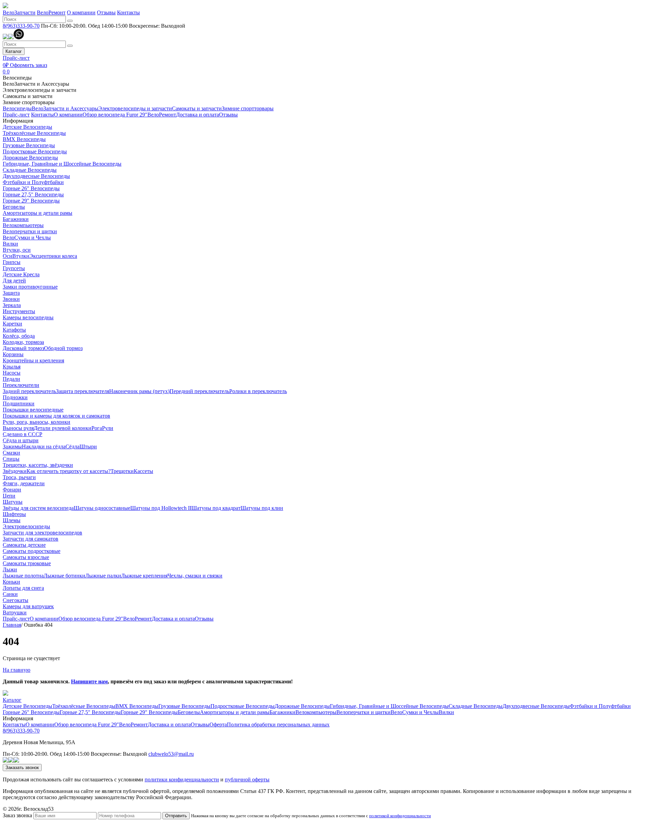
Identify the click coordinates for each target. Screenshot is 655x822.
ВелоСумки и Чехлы (27, 237)
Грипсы (11, 262)
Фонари (12, 489)
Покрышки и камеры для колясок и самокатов (56, 416)
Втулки (20, 256)
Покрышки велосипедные (33, 410)
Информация (18, 121)
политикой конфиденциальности (400, 815)
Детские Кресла (21, 274)
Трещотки (122, 471)
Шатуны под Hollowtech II (160, 508)
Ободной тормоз (63, 348)
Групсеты (14, 268)
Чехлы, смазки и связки (195, 576)
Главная (12, 625)
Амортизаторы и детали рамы (37, 213)
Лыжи (10, 569)
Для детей (14, 280)
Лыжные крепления (144, 576)
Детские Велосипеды (27, 127)
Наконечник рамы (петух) (139, 391)
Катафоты (14, 330)
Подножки (15, 397)
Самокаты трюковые (27, 563)
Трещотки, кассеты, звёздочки (38, 465)
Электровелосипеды (26, 526)
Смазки (11, 453)
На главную (16, 670)
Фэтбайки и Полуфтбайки (33, 182)
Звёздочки (15, 471)
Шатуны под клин (262, 508)
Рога (96, 428)
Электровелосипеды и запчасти (39, 90)
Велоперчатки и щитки (30, 231)
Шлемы (11, 520)
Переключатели (21, 385)
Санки (10, 594)
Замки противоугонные (30, 287)
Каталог (13, 51)
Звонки (11, 299)
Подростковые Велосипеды (35, 151)
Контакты (128, 12)
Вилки (10, 244)
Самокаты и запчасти (28, 96)
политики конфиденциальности (182, 779)
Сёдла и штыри (21, 440)
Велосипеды (17, 78)
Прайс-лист (16, 58)
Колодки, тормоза (23, 342)
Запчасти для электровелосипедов (42, 532)
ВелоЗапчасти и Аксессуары (36, 84)
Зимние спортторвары (29, 102)
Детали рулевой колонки (62, 428)
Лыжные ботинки (64, 576)
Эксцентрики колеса (53, 256)
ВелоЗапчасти (19, 12)
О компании (81, 12)
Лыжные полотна (23, 576)
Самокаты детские (24, 545)
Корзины (13, 354)
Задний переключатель (29, 391)
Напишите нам (89, 681)
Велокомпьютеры (23, 225)
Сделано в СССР (22, 434)
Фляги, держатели (24, 483)
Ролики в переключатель (258, 391)
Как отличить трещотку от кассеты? (69, 471)
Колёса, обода (19, 336)
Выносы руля (18, 428)
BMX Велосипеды (24, 139)
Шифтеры (14, 514)
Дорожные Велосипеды (30, 158)
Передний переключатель (199, 391)
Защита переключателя (82, 391)
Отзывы (106, 12)
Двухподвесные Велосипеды (36, 176)
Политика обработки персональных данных (278, 724)
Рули (107, 428)
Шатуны (13, 502)
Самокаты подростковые (31, 551)
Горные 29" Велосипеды (31, 201)
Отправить (176, 815)
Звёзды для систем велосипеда (38, 508)
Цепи (9, 496)
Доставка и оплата (197, 114)
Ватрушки (15, 612)
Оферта (218, 724)
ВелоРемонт (51, 12)
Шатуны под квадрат (216, 508)
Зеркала (12, 305)
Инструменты (19, 311)
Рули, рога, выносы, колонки (36, 422)
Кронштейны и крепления (33, 360)
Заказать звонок (22, 767)
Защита (11, 293)
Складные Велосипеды (30, 170)
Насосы (11, 373)
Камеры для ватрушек (28, 606)
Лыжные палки (103, 576)
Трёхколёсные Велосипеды (34, 133)
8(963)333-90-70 (21, 26)
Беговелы (14, 207)
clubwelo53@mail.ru (171, 754)
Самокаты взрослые (26, 557)
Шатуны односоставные (102, 508)
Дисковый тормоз (23, 348)
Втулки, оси (17, 250)
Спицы (11, 459)
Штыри (88, 446)
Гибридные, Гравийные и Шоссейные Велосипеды (62, 164)
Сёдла (72, 446)
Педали (11, 379)
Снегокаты (15, 600)
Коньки (11, 582)
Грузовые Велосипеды (29, 145)
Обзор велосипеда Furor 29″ (115, 114)
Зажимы (12, 446)
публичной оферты (247, 779)
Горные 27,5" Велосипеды (33, 194)
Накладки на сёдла (44, 446)
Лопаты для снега (23, 588)
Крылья (11, 367)
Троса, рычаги (19, 477)
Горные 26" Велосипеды (31, 188)
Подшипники (18, 403)
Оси (7, 256)
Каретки (12, 323)
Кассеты (143, 471)
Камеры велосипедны (28, 317)
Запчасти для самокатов (30, 539)
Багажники (16, 219)
